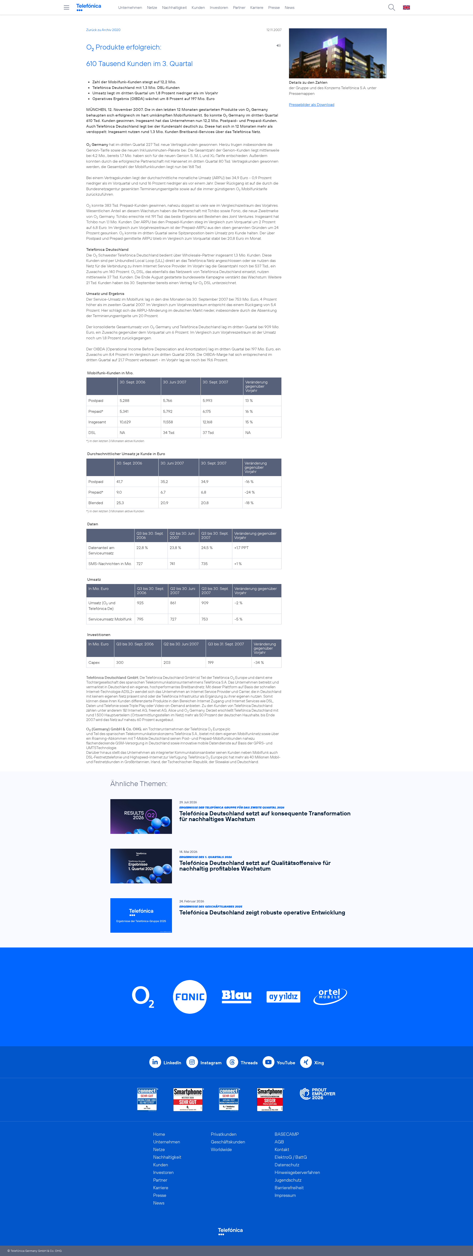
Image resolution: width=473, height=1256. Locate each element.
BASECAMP (287, 1134)
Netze (152, 7)
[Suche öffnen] (391, 7)
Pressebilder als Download (311, 104)
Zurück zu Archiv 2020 (103, 30)
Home (159, 1134)
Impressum (285, 1195)
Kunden (198, 7)
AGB (279, 1142)
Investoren (219, 7)
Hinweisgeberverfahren (297, 1172)
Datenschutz (287, 1165)
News (289, 7)
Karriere (256, 7)
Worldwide (221, 1149)
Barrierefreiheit (289, 1187)
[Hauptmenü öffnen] (66, 7)
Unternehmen (130, 7)
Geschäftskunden (228, 1142)
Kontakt (282, 1149)
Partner (239, 7)
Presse (274, 7)
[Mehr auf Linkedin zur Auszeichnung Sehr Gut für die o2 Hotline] (229, 1099)
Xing (319, 1063)
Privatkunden (223, 1134)
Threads (249, 1063)
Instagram (211, 1063)
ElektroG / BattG (291, 1157)
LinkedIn (172, 1063)
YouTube (286, 1063)
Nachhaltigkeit (174, 7)
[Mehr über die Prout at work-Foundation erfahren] (317, 1099)
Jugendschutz (288, 1180)
